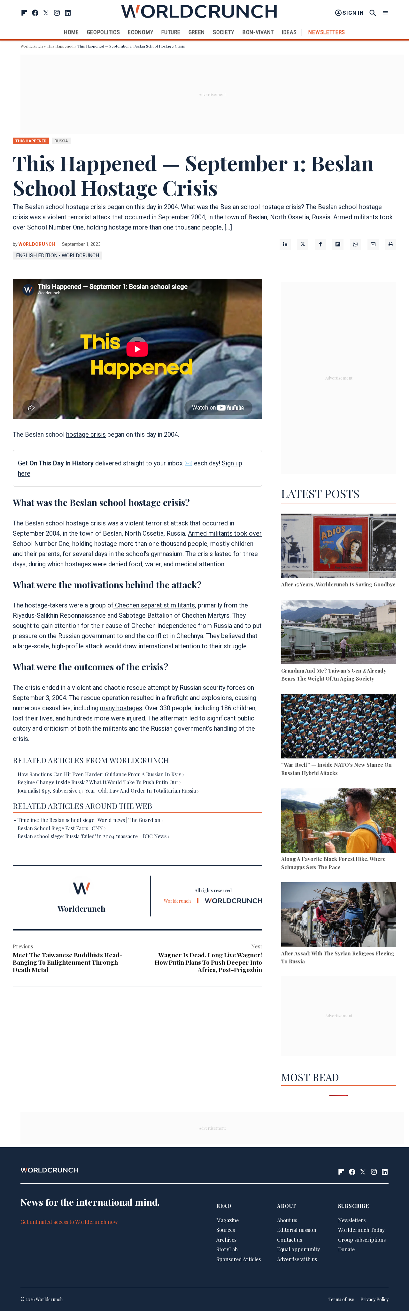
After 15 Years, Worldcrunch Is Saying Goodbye (338, 584)
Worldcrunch (31, 46)
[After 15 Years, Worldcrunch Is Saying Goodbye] (338, 547)
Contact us (289, 1239)
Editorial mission (296, 1229)
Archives (226, 1239)
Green (197, 32)
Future (170, 32)
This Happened (60, 46)
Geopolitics (103, 32)
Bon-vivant (258, 32)
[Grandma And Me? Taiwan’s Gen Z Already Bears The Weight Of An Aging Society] (338, 633)
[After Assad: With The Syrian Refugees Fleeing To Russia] (338, 915)
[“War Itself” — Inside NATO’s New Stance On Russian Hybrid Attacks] (338, 727)
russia (61, 141)
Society (224, 32)
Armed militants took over (225, 533)
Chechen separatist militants (154, 605)
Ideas (289, 32)
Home (71, 32)
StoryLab (227, 1249)
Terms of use (341, 1299)
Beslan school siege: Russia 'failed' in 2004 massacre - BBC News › (93, 836)
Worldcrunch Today (361, 1229)
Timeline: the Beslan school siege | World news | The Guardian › (90, 820)
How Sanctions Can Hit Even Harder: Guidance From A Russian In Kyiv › (101, 774)
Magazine (227, 1220)
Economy (140, 32)
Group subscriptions (362, 1239)
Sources (225, 1229)
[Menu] (385, 13)
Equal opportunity (298, 1249)
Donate (346, 1249)
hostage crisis (86, 434)
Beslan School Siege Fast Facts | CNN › (62, 828)
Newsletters (326, 32)
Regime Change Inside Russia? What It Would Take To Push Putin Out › (99, 782)
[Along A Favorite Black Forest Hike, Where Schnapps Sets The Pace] (338, 821)
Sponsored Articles (238, 1259)
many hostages (121, 708)
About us (287, 1220)
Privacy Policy (374, 1299)
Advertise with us (297, 1259)
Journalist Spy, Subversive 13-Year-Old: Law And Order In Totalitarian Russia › (108, 790)
